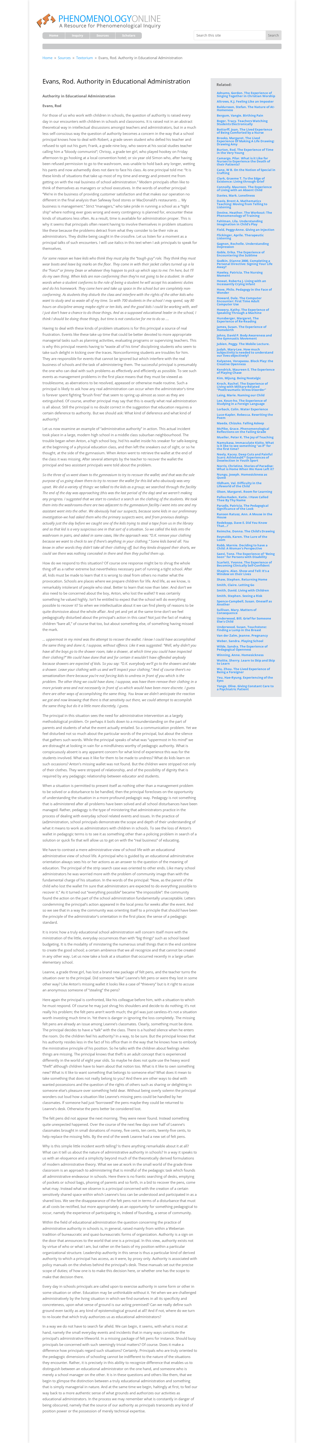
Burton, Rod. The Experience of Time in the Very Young (245, 151)
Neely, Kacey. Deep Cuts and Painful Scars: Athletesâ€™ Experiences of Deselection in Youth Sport (245, 457)
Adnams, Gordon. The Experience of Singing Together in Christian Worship (246, 94)
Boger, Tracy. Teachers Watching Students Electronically (242, 122)
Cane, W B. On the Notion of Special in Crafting (246, 171)
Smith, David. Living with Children (243, 590)
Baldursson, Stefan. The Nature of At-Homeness (246, 108)
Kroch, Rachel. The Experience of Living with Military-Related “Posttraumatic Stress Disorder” (242, 386)
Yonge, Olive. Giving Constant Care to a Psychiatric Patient (245, 687)
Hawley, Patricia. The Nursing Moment (240, 274)
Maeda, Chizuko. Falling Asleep (240, 423)
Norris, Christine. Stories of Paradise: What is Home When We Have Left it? (245, 467)
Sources (103, 35)
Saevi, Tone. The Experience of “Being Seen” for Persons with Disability (246, 555)
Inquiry (77, 35)
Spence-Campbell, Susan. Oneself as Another (244, 602)
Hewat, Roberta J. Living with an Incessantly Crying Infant (241, 282)
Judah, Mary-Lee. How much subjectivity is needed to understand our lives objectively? (245, 352)
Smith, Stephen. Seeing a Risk (239, 596)
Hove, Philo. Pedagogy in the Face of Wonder (244, 291)
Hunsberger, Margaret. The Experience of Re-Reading (238, 319)
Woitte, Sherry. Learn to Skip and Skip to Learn (246, 662)
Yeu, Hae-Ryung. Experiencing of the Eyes (245, 679)
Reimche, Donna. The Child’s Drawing (246, 531)
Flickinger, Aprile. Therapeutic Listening (240, 236)
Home (53, 35)
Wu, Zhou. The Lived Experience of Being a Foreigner (243, 670)
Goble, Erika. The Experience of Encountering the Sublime (240, 253)
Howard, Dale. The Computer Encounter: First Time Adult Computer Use (239, 301)
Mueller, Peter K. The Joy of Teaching (245, 437)
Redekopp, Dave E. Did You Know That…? (242, 524)
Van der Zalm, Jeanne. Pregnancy (242, 635)
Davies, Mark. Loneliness (236, 195)
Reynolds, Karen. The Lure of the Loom (242, 538)
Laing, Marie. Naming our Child (240, 395)
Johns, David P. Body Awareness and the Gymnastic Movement (244, 337)
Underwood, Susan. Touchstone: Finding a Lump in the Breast (242, 628)
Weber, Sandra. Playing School (240, 641)
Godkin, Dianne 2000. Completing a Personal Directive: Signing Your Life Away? (245, 264)
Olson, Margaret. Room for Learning (244, 491)
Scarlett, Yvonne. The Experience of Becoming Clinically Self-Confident (244, 564)
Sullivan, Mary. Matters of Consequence (236, 611)
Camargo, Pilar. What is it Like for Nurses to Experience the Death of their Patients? (243, 161)
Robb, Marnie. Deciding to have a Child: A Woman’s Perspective (242, 546)
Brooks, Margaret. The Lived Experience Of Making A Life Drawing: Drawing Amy (245, 141)
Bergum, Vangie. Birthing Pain (240, 115)
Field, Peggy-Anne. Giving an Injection (245, 229)
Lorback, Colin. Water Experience (242, 409)
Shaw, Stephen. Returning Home (242, 579)
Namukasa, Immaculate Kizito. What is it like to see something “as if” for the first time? (245, 445)
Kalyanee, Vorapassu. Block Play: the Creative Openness (245, 362)
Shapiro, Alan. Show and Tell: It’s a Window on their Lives (243, 572)
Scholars (128, 35)
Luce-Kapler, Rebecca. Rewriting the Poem (245, 416)
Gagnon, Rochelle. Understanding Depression (243, 245)
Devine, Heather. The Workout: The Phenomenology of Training (244, 214)
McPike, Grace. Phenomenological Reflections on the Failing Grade (243, 430)
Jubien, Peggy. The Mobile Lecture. (243, 344)
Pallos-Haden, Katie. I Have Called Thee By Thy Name (242, 498)
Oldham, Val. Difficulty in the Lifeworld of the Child (239, 484)
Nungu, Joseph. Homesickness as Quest (242, 476)
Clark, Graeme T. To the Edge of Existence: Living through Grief (241, 180)
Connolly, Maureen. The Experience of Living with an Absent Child (244, 188)
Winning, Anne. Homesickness (240, 655)
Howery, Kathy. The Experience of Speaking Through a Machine (243, 311)
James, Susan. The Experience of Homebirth (241, 328)
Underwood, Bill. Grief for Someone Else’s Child (244, 620)
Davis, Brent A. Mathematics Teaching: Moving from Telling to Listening (242, 204)
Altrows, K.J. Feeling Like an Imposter (245, 101)
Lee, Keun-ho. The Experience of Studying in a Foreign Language (242, 402)
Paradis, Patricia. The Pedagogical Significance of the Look (242, 507)
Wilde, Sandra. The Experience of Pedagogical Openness (242, 648)
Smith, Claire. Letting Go (235, 585)
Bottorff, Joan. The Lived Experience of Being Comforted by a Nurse (244, 131)
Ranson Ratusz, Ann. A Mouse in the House (244, 515)
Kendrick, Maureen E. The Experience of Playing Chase (246, 371)
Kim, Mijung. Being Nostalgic (239, 378)
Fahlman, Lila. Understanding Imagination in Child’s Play (240, 222)
